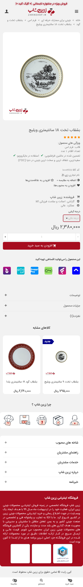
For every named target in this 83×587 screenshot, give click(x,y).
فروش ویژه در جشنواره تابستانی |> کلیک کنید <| (41, 4)
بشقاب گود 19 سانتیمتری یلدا (21, 382)
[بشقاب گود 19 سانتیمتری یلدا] (21, 356)
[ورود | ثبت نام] (6, 12)
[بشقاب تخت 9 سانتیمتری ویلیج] (61, 356)
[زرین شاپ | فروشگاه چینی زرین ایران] (41, 12)
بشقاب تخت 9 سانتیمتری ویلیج (61, 382)
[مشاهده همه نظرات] (42, 138)
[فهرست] (76, 12)
